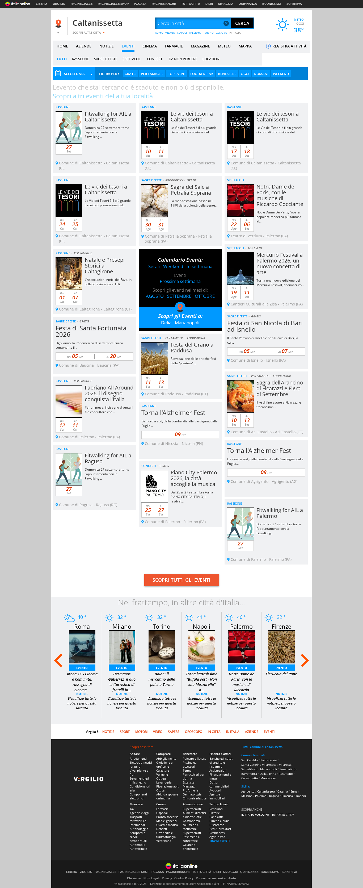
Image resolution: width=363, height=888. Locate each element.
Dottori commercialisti (219, 784)
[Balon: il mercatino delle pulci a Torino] (162, 646)
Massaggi (189, 786)
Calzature (162, 770)
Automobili (137, 845)
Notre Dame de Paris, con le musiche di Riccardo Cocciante (279, 195)
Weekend (173, 266)
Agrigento (248, 791)
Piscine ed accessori (190, 764)
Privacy (167, 878)
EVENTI (128, 46)
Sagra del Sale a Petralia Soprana (191, 189)
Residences (217, 833)
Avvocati (215, 790)
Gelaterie (189, 845)
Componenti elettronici (138, 796)
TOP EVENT (177, 73)
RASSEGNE (80, 58)
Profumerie (190, 790)
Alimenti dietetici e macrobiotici (194, 815)
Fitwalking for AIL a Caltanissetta (108, 116)
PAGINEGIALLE (81, 3)
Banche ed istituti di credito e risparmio (221, 762)
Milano (121, 626)
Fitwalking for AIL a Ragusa (108, 458)
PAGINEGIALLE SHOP (113, 3)
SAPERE (173, 731)
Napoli (201, 626)
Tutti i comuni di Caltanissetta (261, 747)
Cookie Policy (183, 878)
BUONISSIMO (271, 3)
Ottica (160, 790)
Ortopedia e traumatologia (166, 835)
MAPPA (245, 46)
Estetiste (188, 782)
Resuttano (286, 774)
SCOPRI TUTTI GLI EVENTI (181, 580)
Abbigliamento (166, 758)
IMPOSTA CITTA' (283, 815)
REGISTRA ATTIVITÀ (288, 46)
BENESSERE (227, 73)
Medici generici (166, 821)
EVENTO (82, 668)
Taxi (132, 809)
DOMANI (261, 73)
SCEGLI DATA (74, 73)
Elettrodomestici (141, 762)
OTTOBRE (205, 296)
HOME (62, 46)
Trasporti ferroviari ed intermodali (138, 821)
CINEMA (149, 46)
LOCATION (211, 58)
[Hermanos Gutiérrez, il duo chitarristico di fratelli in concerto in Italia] (122, 646)
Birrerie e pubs (219, 821)
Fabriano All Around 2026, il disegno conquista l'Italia (109, 393)
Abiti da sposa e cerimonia (167, 796)
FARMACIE (174, 46)
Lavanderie (163, 782)
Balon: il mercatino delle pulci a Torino (162, 679)
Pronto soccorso (167, 817)
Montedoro (268, 778)
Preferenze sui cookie (211, 878)
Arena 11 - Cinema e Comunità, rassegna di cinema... (82, 681)
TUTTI (62, 58)
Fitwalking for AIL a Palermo (279, 512)
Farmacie (162, 809)
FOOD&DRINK (201, 73)
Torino (161, 626)
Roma (82, 626)
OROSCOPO (193, 731)
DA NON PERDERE (183, 58)
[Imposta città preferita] (59, 23)
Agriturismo (217, 837)
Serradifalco (249, 769)
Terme (187, 770)
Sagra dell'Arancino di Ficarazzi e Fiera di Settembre (279, 388)
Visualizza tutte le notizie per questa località (81, 703)
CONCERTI (155, 58)
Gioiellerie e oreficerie (164, 764)
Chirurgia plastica (194, 798)
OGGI (245, 73)
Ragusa (274, 796)
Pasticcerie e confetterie (191, 839)
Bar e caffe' (216, 817)
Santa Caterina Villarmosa (258, 765)
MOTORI (141, 731)
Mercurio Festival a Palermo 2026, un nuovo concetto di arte (279, 263)
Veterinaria (163, 841)
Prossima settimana (180, 281)
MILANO (170, 32)
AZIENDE (83, 46)
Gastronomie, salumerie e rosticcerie (192, 825)
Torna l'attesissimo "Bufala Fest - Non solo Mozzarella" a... (201, 681)
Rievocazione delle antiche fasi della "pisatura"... (193, 360)
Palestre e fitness (194, 758)
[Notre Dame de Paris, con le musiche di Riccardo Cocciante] (241, 646)
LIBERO (41, 3)
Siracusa (287, 796)
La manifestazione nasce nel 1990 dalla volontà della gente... (194, 203)
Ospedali (162, 813)
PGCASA (140, 3)
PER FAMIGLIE (152, 73)
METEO (224, 46)
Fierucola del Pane (281, 673)
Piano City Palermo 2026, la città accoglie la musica (194, 478)
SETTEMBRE (179, 296)
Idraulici (135, 766)
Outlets (161, 778)
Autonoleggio (139, 829)
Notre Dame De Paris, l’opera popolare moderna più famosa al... (278, 217)
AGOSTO (155, 296)
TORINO (208, 32)
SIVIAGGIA (225, 3)
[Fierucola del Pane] (281, 646)
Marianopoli (187, 323)
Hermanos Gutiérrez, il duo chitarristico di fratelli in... (122, 681)
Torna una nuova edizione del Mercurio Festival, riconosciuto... (280, 282)
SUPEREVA (294, 3)
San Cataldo (249, 760)
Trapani (301, 796)
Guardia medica (167, 825)
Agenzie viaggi (139, 813)
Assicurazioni (218, 770)
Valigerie (162, 774)
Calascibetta (249, 778)
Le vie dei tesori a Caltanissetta (192, 116)
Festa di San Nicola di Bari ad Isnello (265, 326)
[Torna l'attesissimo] (201, 646)
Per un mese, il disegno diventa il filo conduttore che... (109, 409)
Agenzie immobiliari (217, 796)
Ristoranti (216, 809)
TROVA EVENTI (219, 841)
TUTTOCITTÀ (190, 3)
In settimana (199, 266)
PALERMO (195, 32)
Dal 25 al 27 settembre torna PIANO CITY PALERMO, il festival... (192, 497)
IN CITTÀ (214, 731)
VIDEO (157, 731)
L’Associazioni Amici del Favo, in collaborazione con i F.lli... (108, 281)
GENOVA (221, 32)
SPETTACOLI (132, 58)
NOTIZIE (106, 46)
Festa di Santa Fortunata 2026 (91, 331)
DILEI (209, 3)
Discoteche (216, 825)
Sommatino (288, 769)
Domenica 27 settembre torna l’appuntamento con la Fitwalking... (107, 132)
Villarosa (285, 765)
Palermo (241, 626)
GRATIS (130, 73)
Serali (154, 266)
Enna (272, 774)
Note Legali (151, 878)
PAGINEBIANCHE (164, 3)
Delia (166, 323)
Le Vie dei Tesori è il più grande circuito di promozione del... (194, 129)
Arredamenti (138, 758)
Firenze (281, 626)
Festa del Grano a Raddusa (192, 347)
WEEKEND (281, 73)
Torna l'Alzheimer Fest (173, 412)
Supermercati (192, 809)
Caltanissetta (98, 22)
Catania (282, 791)
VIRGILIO (58, 3)
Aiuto (232, 878)
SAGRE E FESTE (105, 58)
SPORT (125, 731)
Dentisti (161, 829)
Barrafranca (249, 774)
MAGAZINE (200, 46)
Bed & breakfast (220, 829)
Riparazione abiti (167, 786)
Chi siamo (134, 878)
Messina (246, 796)
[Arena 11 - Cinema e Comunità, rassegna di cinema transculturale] (82, 646)
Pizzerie (214, 813)
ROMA (159, 32)
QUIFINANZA (248, 3)
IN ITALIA (235, 32)
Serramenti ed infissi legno (139, 780)
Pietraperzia (268, 760)
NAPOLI (182, 32)
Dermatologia (192, 794)
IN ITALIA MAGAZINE (255, 815)
